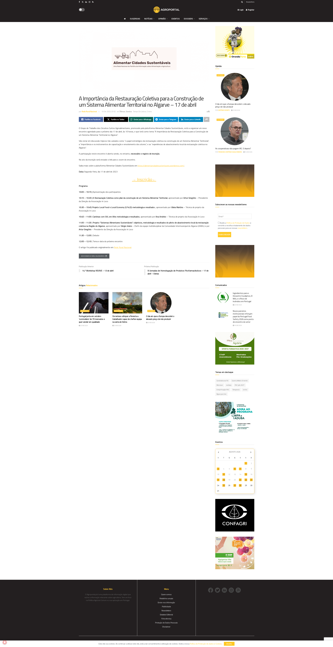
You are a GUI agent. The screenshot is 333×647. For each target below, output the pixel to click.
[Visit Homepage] (166, 10)
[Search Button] (242, 2)
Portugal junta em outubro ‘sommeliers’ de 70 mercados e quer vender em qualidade (92, 319)
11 (224, 474)
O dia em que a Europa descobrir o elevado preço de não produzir (160, 318)
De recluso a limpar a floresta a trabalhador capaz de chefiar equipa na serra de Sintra (127, 319)
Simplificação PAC (223, 390)
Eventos (176, 18)
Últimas (122, 111)
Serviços (203, 18)
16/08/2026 (248, 152)
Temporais (236, 390)
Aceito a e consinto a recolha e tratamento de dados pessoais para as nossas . (234, 225)
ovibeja (228, 385)
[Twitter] (218, 589)
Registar (250, 9)
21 (240, 480)
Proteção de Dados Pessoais (166, 622)
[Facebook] (211, 589)
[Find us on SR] (93, 2)
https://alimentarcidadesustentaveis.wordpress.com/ (161, 165)
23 (251, 480)
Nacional (85, 311)
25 (224, 485)
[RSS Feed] (239, 589)
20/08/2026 (238, 305)
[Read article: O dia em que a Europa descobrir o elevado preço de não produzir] (161, 302)
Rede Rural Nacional (89, 111)
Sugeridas (135, 18)
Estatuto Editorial (166, 614)
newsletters (242, 228)
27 (235, 485)
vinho (245, 390)
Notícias (148, 18)
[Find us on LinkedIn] (86, 2)
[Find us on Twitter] (83, 2)
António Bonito (224, 110)
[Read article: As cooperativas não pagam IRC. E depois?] (234, 131)
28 (240, 485)
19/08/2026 (238, 325)
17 (218, 480)
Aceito (229, 643)
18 (224, 480)
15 (246, 474)
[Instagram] (232, 589)
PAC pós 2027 (239, 385)
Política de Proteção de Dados (238, 222)
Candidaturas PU (222, 381)
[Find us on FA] (79, 2)
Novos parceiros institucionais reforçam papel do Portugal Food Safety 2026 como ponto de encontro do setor (243, 316)
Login (241, 9)
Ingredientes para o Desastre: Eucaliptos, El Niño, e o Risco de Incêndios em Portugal (242, 297)
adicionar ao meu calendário (93, 256)
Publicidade (166, 606)
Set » (251, 452)
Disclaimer (166, 626)
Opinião (162, 18)
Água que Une (221, 394)
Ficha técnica (166, 618)
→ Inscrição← (144, 179)
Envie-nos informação (166, 602)
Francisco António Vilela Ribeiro (230, 152)
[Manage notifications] (5, 642)
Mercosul (220, 385)
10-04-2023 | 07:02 (109, 111)
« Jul (218, 452)
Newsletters (250, 2)
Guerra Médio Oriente (240, 381)
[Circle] (225, 589)
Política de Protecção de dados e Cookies (206, 643)
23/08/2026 (84, 325)
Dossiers (188, 18)
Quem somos (166, 594)
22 (246, 480)
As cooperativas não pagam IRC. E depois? (233, 148)
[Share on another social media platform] (206, 119)
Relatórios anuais (166, 598)
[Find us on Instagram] (89, 2)
